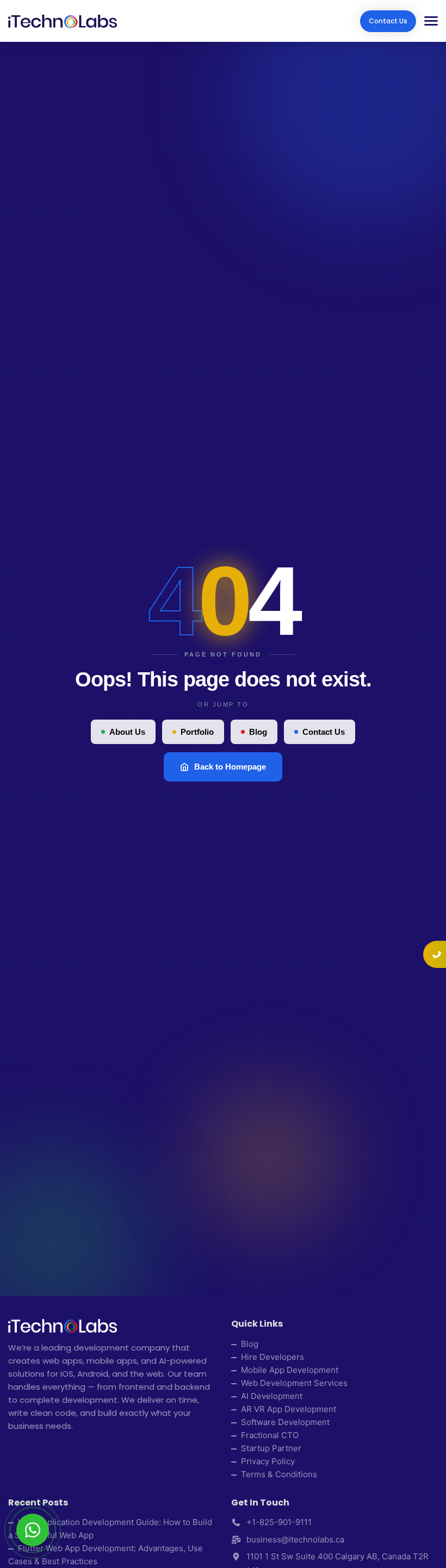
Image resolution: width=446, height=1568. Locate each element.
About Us (127, 731)
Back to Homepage (230, 766)
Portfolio (197, 731)
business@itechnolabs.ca (295, 1539)
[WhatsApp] (32, 1530)
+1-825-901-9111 (279, 1522)
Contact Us (388, 21)
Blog (258, 731)
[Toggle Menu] (427, 21)
